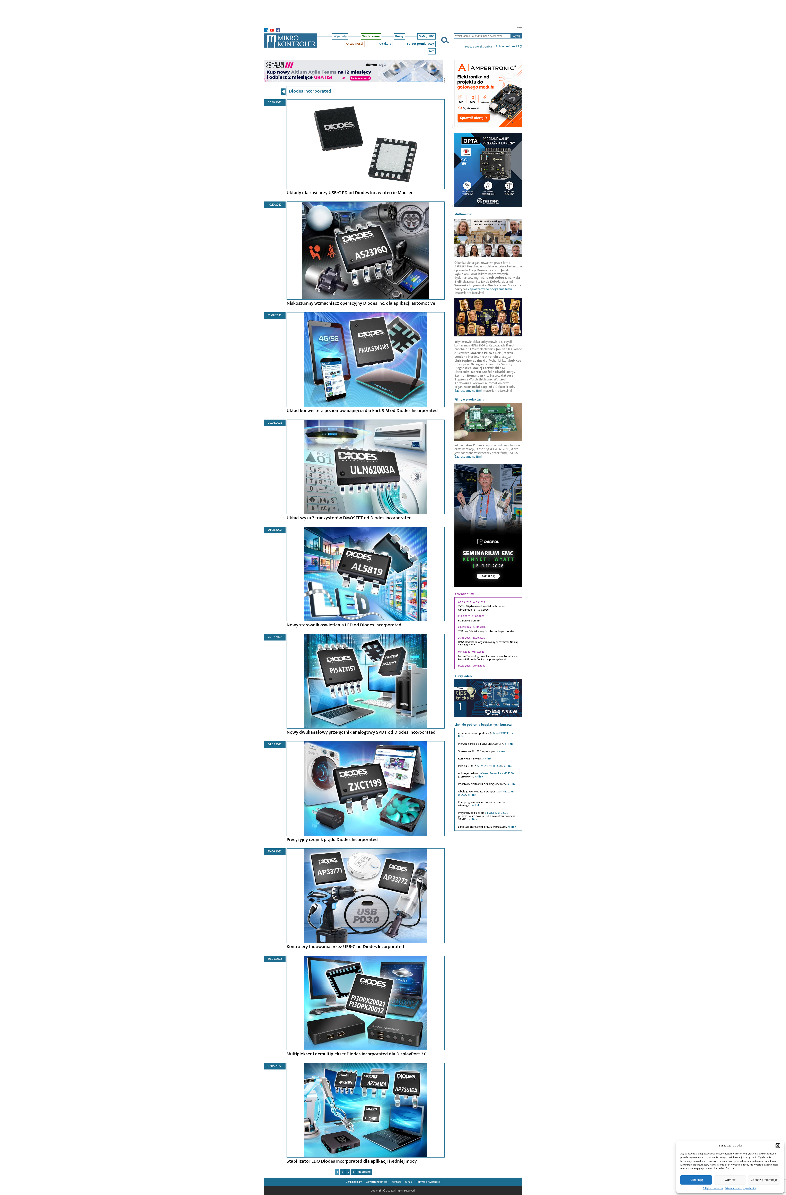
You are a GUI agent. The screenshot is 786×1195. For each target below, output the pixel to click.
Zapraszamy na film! (468, 391)
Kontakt (396, 1181)
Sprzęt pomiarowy (420, 43)
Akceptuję (696, 1179)
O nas (408, 1181)
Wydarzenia (371, 36)
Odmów (730, 1179)
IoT (431, 51)
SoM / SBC (426, 36)
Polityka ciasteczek (713, 1188)
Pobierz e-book (509, 46)
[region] (488, 633)
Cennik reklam (354, 1181)
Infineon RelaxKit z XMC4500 (497, 773)
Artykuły (385, 43)
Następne (364, 1171)
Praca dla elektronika (478, 46)
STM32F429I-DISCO (489, 766)
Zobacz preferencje (764, 1179)
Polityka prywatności (428, 1181)
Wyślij (516, 35)
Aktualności (354, 43)
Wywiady (340, 36)
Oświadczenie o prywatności (740, 1188)
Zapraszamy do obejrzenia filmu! (490, 289)
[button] (778, 1146)
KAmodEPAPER (500, 733)
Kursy (399, 36)
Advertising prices (376, 1181)
